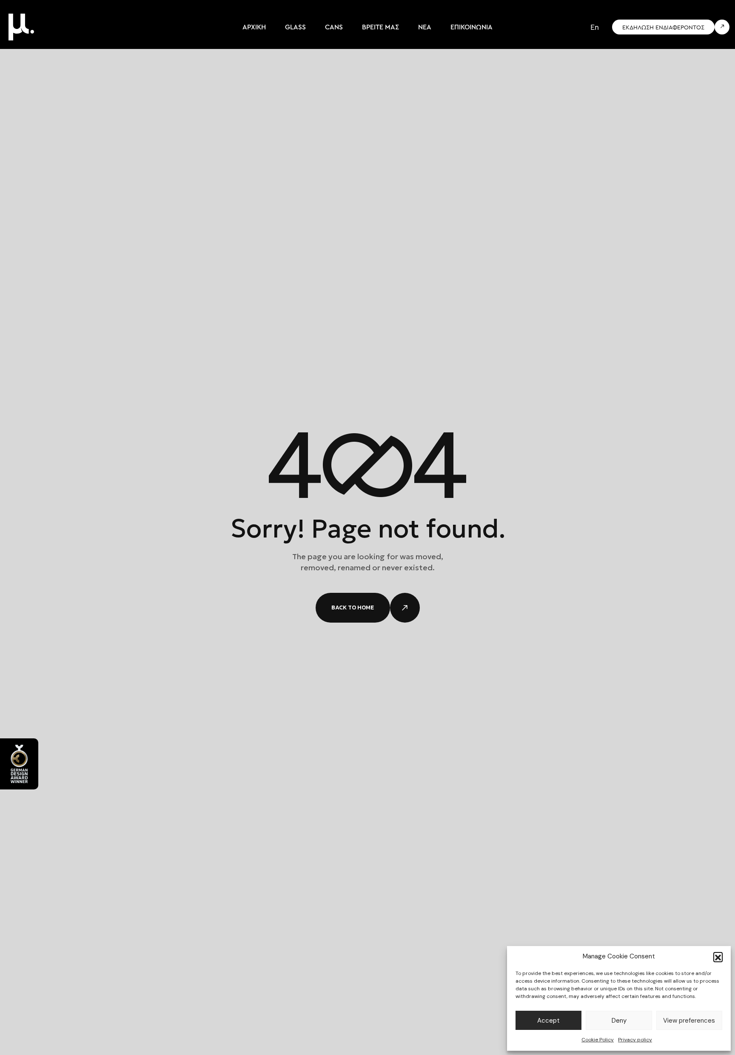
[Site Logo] (21, 26)
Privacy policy (635, 1039)
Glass (295, 27)
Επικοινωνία (471, 27)
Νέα (424, 27)
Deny (619, 1020)
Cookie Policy (597, 1039)
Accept (548, 1020)
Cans (334, 27)
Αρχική (254, 27)
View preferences (689, 1020)
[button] (718, 956)
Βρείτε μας (380, 27)
